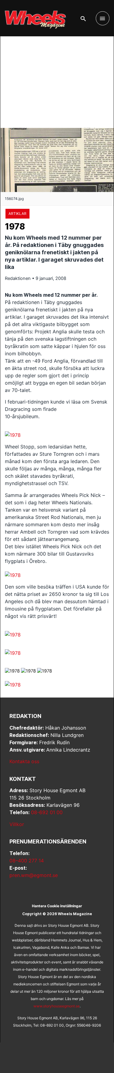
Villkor (16, 824)
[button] (83, 19)
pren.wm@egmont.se (33, 875)
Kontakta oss (24, 761)
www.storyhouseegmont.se (56, 1006)
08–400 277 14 (26, 860)
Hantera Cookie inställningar (57, 906)
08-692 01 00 (47, 812)
